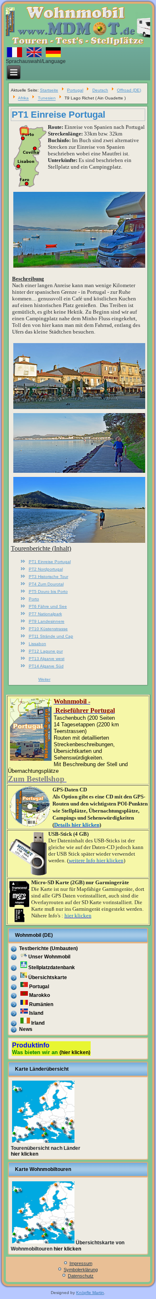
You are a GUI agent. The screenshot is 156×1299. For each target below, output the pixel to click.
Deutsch (100, 90)
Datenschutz (81, 1275)
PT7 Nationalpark (45, 614)
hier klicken (24, 1154)
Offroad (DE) (129, 90)
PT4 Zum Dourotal (46, 584)
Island (36, 1013)
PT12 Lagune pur (46, 651)
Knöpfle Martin (90, 1292)
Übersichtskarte (47, 977)
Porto (34, 599)
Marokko (39, 995)
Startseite (49, 90)
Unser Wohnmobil (49, 957)
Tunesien (47, 98)
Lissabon (37, 643)
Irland (38, 1023)
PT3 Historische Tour (48, 576)
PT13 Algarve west (46, 658)
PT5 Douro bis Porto (48, 591)
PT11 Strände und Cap (51, 636)
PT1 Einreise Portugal (58, 114)
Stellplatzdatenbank (51, 967)
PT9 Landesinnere (46, 621)
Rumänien (41, 1004)
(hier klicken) (74, 1052)
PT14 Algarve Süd (46, 666)
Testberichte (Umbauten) (48, 948)
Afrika (23, 98)
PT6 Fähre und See (48, 606)
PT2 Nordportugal (46, 569)
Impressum (80, 1263)
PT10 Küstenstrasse (48, 629)
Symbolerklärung (81, 1269)
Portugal (75, 90)
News (25, 1029)
